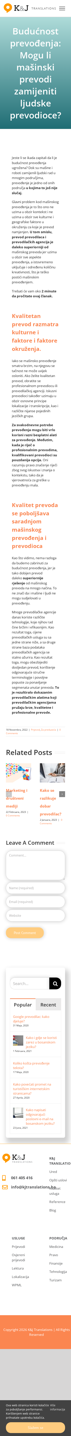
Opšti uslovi (58, 1180)
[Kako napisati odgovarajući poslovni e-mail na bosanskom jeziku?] (18, 1110)
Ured (53, 1171)
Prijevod (35, 729)
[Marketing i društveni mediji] (18, 773)
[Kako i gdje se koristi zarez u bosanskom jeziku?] (18, 1038)
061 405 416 (22, 1177)
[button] (9, 794)
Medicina (56, 1246)
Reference (57, 1201)
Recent (48, 1004)
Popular (23, 1004)
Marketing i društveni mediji (16, 798)
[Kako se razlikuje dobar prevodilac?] (52, 773)
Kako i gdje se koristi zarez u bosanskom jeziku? (41, 1042)
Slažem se (35, 1427)
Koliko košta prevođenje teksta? (31, 1065)
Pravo (53, 1255)
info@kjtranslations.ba (33, 1187)
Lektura (18, 1268)
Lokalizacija (20, 1276)
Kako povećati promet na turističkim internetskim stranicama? (32, 1089)
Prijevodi (18, 1246)
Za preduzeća (48, 729)
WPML (17, 1285)
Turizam (55, 1280)
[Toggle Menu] (62, 8)
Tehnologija (58, 1271)
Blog (52, 1210)
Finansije (56, 1263)
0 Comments (13, 815)
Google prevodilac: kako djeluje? (31, 1018)
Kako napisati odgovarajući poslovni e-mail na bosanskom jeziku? (40, 1117)
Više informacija (57, 1407)
